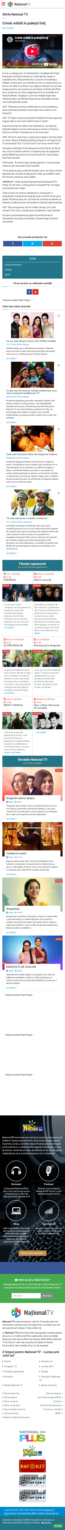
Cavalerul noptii (16, 853)
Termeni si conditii (52, 1409)
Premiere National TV (49, 1378)
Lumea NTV (47, 1366)
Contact (57, 1401)
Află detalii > (46, 1523)
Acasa (7, 1361)
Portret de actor (12, 1393)
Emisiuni (16, 1184)
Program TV (10, 1366)
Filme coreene (11, 1401)
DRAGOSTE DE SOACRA (21, 966)
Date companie (53, 1393)
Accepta (58, 1526)
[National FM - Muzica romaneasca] (32, 1451)
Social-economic (13, 264)
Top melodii (49, 1223)
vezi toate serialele (32, 763)
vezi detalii (11, 358)
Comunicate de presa (50, 1405)
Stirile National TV (13, 1385)
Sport (7, 274)
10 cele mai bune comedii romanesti (26, 518)
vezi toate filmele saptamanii (32, 567)
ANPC (58, 1413)
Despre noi (47, 1361)
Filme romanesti (24, 522)
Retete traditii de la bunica (17, 1417)
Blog (16, 1223)
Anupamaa (12, 908)
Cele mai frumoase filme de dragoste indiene (31, 454)
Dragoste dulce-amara (20, 798)
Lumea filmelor (11, 1413)
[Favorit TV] (32, 1466)
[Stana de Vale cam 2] (32, 1496)
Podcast (48, 1184)
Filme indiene (23, 344)
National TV (49, 1510)
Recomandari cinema (14, 1409)
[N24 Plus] (32, 1436)
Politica (8, 269)
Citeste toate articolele (32, 1253)
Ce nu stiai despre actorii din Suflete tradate (31, 341)
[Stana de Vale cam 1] (32, 1481)
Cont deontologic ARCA (49, 1397)
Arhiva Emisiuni (49, 1385)
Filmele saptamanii (14, 1371)
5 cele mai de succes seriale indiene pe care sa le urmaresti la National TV (31, 392)
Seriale (44, 1371)
